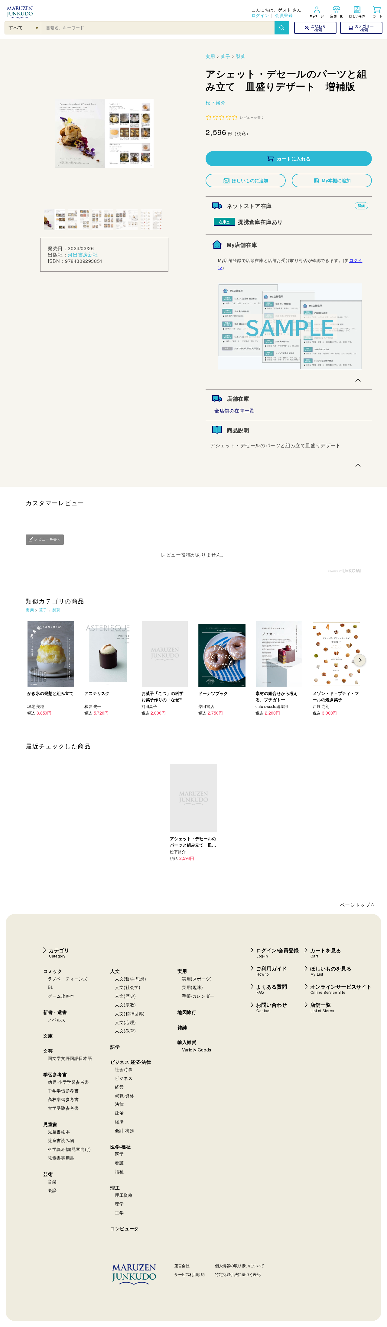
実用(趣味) (192, 987)
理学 (119, 1204)
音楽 (52, 1181)
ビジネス (123, 1078)
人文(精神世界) (130, 1013)
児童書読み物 (61, 1140)
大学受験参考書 (63, 1108)
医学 (119, 1154)
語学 (115, 1047)
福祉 (119, 1171)
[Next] (360, 660)
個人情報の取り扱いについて (239, 1265)
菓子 (225, 56)
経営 (119, 1087)
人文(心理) (125, 1022)
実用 (210, 56)
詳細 (361, 205)
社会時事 (123, 1069)
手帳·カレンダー (198, 996)
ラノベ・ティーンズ (67, 979)
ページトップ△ (357, 904)
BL (50, 987)
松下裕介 (216, 102)
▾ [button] (37, 27)
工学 (119, 1212)
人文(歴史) (125, 996)
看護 (119, 1163)
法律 (119, 1104)
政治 (119, 1113)
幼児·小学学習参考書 (68, 1082)
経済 (119, 1122)
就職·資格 (124, 1096)
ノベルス (56, 1020)
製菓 (240, 56)
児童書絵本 (59, 1131)
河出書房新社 (83, 254)
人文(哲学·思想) (130, 979)
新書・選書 (55, 1012)
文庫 (48, 1035)
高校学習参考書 (63, 1099)
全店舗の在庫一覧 (234, 410)
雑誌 (182, 1027)
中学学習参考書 (63, 1090)
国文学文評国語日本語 (70, 1058)
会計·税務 (124, 1130)
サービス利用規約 (189, 1274)
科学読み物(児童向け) (69, 1149)
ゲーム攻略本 (61, 996)
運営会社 (181, 1265)
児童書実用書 (61, 1158)
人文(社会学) (127, 987)
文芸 (48, 1051)
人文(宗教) (125, 1005)
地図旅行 (186, 1012)
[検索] (282, 27)
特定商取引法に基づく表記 (237, 1274)
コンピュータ (124, 1228)
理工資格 (123, 1195)
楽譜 (52, 1190)
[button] (361, 28)
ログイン (260, 15)
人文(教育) (125, 1031)
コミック (52, 971)
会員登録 (284, 15)
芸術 (48, 1174)
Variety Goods (196, 1050)
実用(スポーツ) (197, 979)
